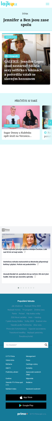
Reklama (9, 364)
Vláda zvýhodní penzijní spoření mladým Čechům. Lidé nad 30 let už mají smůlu (25, 250)
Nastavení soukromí (33, 389)
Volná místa (10, 360)
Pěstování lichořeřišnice (16, 329)
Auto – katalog (34, 317)
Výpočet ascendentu (37, 329)
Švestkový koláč (26, 336)
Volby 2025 (29, 321)
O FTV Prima (10, 356)
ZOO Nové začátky (19, 317)
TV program (27, 310)
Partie (14, 313)
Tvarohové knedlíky (17, 332)
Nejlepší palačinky (35, 332)
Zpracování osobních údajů (33, 373)
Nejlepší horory (14, 310)
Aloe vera (37, 325)
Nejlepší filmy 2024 (33, 306)
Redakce (29, 382)
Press (28, 360)
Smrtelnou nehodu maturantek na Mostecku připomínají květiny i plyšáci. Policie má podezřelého (25, 263)
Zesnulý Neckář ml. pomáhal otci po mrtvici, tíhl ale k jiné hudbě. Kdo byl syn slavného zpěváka (26, 275)
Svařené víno (41, 321)
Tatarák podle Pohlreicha (21, 325)
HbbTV (8, 368)
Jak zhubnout (17, 306)
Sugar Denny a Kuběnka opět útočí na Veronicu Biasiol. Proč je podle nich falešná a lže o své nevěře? (19, 134)
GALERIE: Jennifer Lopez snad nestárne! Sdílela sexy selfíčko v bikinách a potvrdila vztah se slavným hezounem (24, 70)
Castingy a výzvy (32, 364)
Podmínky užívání (12, 372)
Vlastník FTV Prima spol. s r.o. (14, 383)
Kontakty (29, 368)
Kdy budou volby (33, 313)
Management (30, 356)
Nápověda (29, 378)
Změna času (39, 310)
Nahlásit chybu (11, 389)
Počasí (22, 313)
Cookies (8, 378)
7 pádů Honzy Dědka (14, 321)
